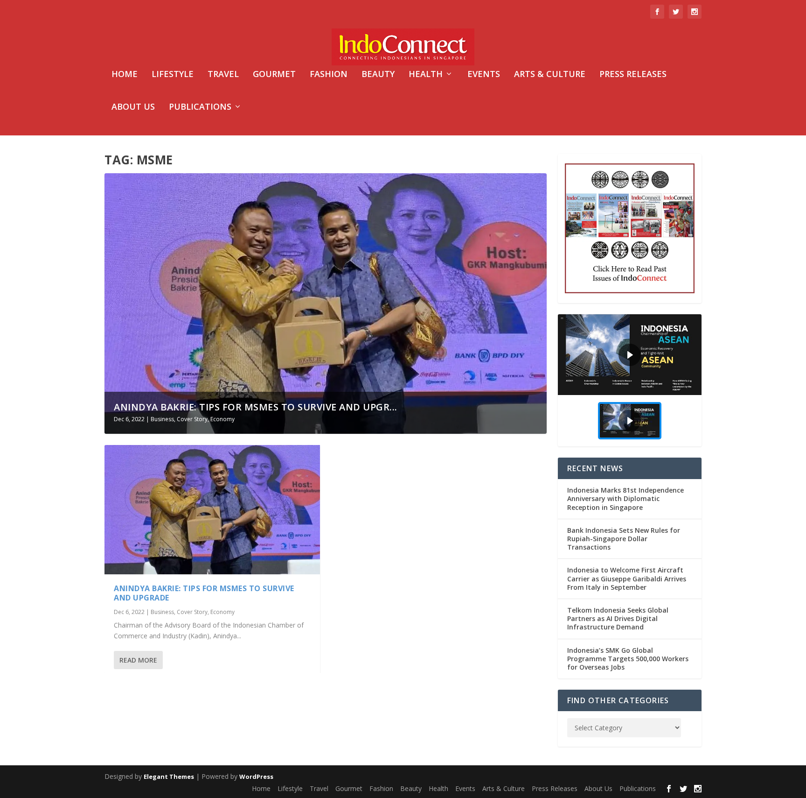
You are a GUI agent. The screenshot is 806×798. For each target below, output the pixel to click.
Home (124, 74)
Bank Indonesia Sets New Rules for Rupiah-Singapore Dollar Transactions (623, 538)
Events (483, 74)
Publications (200, 107)
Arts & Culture (549, 74)
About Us (133, 107)
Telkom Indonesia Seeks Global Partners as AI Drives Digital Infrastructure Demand (617, 618)
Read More (138, 660)
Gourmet (274, 74)
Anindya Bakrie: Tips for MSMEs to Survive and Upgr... (255, 407)
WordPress (256, 776)
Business (162, 419)
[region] (630, 380)
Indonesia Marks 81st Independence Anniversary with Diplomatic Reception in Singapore (625, 498)
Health (426, 74)
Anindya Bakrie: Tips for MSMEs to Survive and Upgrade (204, 593)
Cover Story (192, 419)
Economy (222, 419)
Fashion (328, 74)
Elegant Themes (169, 776)
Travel (223, 74)
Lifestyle (173, 74)
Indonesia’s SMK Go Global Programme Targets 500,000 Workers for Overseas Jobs (627, 658)
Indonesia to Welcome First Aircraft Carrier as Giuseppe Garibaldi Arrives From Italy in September (626, 578)
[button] (630, 354)
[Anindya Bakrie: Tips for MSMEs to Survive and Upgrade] (212, 509)
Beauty (378, 74)
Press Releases (633, 74)
